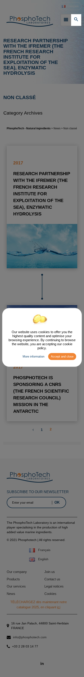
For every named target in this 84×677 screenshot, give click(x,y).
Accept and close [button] (62, 356)
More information (33, 356)
